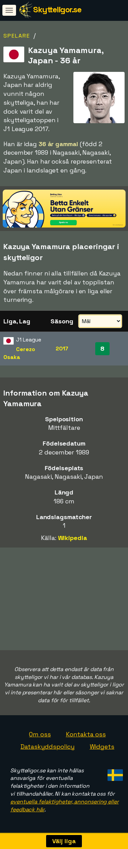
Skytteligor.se (57, 9)
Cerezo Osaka (19, 353)
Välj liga (63, 841)
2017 (62, 348)
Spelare (16, 35)
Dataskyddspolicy (47, 746)
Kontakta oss (86, 734)
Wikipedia (72, 538)
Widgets (102, 746)
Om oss (40, 734)
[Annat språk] (114, 773)
